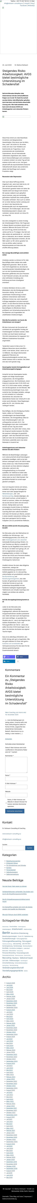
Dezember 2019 (11, 1162)
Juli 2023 (9, 1065)
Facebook (23, 5)
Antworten (8, 739)
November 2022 (11, 1083)
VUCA (26, 971)
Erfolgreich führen (12, 863)
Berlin (6, 932)
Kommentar (9, 755)
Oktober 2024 (11, 1032)
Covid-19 (20, 936)
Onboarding (20, 950)
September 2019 (11, 1168)
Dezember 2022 (11, 1081)
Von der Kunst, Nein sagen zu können (14, 886)
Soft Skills (5, 960)
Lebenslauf (26, 948)
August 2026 (10, 983)
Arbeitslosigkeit (6, 929)
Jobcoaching (17, 943)
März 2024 (10, 1048)
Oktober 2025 (11, 1005)
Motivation (5, 950)
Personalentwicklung (8, 955)
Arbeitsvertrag (27, 929)
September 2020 (11, 1141)
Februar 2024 (10, 1050)
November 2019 (11, 1164)
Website (7, 791)
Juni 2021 (9, 1121)
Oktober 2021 (10, 1112)
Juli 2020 (9, 1146)
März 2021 (9, 1128)
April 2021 (9, 1126)
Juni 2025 (9, 1014)
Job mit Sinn (26, 944)
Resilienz (15, 958)
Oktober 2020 (11, 1139)
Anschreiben (13, 926)
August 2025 (10, 1010)
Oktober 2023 (11, 1059)
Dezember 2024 (11, 1027)
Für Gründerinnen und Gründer (16, 865)
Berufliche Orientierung (19, 933)
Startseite (5, 1196)
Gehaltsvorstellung (7, 943)
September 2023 (11, 1061)
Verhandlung (5, 965)
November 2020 (11, 1137)
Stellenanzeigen (14, 960)
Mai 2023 (9, 1070)
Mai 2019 (9, 1177)
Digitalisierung (28, 936)
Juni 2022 (9, 1095)
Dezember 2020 (11, 1135)
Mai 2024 (9, 1043)
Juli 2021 (9, 1119)
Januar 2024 (10, 1052)
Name (7, 775)
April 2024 (9, 1045)
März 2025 (10, 1021)
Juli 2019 (9, 1173)
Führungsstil (26, 941)
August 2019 (10, 1171)
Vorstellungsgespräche (12, 971)
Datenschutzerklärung (9, 1199)
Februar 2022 (10, 1103)
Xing (32, 3)
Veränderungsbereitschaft (13, 968)
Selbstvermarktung (12, 874)
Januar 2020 (10, 1159)
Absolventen (5, 926)
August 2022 (10, 1090)
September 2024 (11, 1034)
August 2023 (10, 1063)
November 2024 (11, 1030)
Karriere (8, 867)
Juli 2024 (9, 1039)
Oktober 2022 (11, 1086)
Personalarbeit (11, 870)
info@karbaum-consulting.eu (13, 3)
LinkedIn (27, 3)
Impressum (27, 1196)
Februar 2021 (10, 1130)
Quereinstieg (27, 955)
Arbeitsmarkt (17, 929)
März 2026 (10, 994)
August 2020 (10, 1144)
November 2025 (11, 1003)
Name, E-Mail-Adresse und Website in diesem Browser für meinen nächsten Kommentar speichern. (17, 803)
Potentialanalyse (19, 955)
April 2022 (9, 1099)
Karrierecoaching (7, 496)
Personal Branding (9, 953)
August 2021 (10, 1117)
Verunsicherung (13, 965)
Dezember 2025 (11, 1001)
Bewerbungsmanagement (10, 578)
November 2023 (11, 1057)
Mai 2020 (9, 1150)
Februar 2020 (10, 1157)
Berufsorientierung (8, 576)
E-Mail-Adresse (10, 783)
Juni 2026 (9, 987)
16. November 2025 (11, 714)
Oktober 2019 (10, 1166)
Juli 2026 (9, 985)
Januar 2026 (10, 998)
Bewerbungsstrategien (9, 936)
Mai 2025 (9, 1016)
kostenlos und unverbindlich (11, 643)
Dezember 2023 (11, 1054)
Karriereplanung (7, 946)
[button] (9, 657)
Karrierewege (18, 946)
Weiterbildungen (7, 493)
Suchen (4, 844)
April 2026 (9, 992)
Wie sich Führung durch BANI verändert (15, 914)
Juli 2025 (9, 1012)
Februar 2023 (10, 1077)
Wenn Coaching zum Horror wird (15, 712)
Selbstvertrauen (26, 958)
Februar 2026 (10, 996)
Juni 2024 (9, 1041)
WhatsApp (31, 5)
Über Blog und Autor (16, 1196)
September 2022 (11, 1088)
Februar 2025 (10, 1023)
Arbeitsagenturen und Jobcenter (16, 540)
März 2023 (10, 1074)
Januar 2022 (10, 1106)
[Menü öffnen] (33, 19)
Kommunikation (27, 946)
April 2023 (9, 1072)
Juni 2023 (9, 1068)
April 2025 (9, 1018)
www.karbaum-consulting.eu (11, 834)
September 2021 (11, 1115)
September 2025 (11, 1007)
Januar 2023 (10, 1079)
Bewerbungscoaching (13, 861)
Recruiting (6, 958)
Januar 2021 (10, 1133)
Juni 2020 (9, 1148)
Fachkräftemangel (9, 939)
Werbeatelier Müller (17, 1191)
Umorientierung (8, 963)
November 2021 (11, 1110)
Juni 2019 (9, 1175)
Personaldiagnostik (22, 953)
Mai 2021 (9, 1124)
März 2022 (10, 1101)
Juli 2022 (9, 1092)
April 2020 (9, 1153)
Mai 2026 (9, 989)
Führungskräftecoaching (11, 941)
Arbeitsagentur (22, 926)
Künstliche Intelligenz (16, 948)
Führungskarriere (21, 938)
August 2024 (10, 1036)
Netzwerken (12, 950)
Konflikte (5, 948)
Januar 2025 (10, 1025)
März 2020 (10, 1155)
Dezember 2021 (11, 1108)
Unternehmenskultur (21, 963)
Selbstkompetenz (12, 872)
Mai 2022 (9, 1097)
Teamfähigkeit (24, 960)
